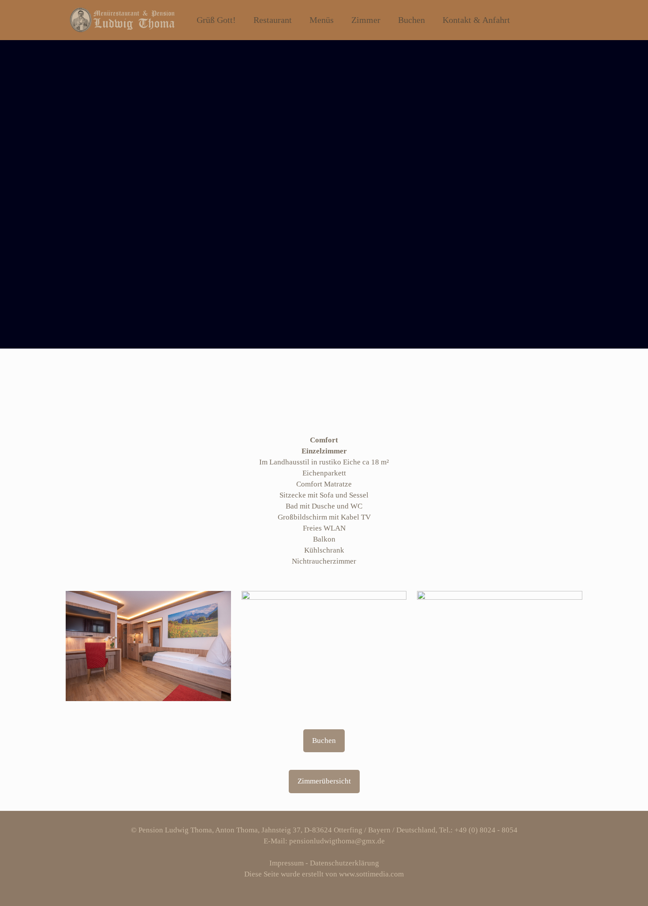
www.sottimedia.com (371, 874)
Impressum (286, 863)
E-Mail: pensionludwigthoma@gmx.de (324, 841)
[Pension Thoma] (122, 20)
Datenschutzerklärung (344, 863)
